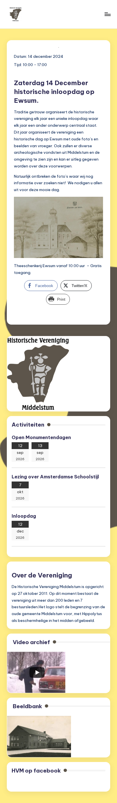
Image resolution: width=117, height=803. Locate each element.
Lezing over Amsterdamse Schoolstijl (56, 477)
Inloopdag (24, 516)
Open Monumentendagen (41, 437)
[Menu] (107, 14)
